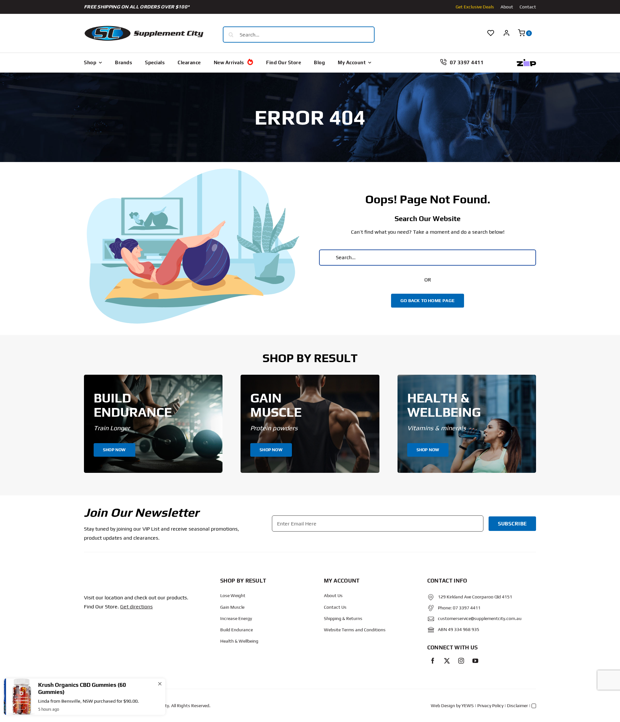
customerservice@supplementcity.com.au (480, 618)
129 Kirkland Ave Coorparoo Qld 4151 (475, 596)
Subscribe (512, 524)
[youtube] (475, 660)
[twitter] (446, 660)
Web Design (443, 705)
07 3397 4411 (466, 607)
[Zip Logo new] (526, 61)
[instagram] (461, 660)
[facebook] (432, 660)
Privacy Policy (490, 705)
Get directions (136, 607)
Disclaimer (517, 705)
